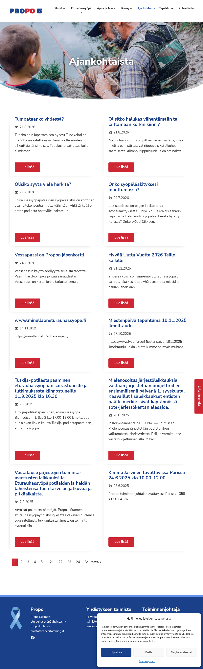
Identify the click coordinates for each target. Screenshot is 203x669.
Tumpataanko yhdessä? (39, 119)
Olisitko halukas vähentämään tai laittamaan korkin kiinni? (143, 122)
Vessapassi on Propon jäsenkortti (49, 255)
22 (60, 562)
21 (52, 562)
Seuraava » (93, 562)
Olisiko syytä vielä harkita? (43, 184)
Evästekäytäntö (147, 661)
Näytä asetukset (181, 652)
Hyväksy (116, 652)
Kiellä (148, 652)
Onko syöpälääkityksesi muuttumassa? (133, 187)
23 (69, 562)
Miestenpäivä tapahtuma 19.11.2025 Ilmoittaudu (147, 323)
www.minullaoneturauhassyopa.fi (50, 320)
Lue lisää (27, 167)
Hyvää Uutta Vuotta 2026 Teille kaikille (141, 257)
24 (78, 562)
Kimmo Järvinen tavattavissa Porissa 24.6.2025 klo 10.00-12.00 (146, 475)
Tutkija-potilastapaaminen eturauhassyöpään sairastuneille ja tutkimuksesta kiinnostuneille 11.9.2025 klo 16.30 (51, 388)
